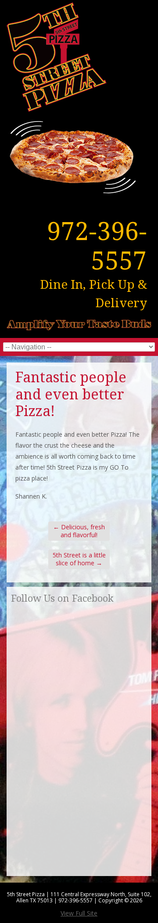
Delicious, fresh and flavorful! (79, 531)
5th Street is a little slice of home (79, 559)
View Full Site (79, 913)
